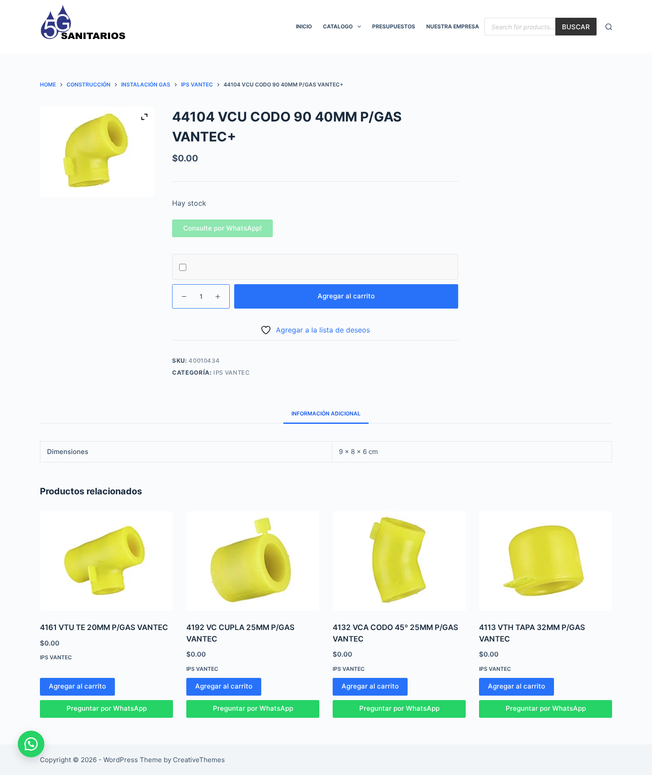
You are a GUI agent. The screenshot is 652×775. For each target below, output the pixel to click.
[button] (222, 228)
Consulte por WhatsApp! (222, 228)
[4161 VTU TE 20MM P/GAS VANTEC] (106, 561)
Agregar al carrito (346, 296)
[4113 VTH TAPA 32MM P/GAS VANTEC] (545, 561)
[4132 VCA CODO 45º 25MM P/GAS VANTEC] (399, 561)
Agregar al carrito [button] (77, 686)
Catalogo (338, 26)
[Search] (608, 26)
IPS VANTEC (231, 372)
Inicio (304, 26)
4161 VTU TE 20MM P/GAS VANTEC (104, 627)
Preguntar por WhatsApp (107, 708)
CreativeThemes (199, 759)
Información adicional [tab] (326, 413)
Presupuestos (393, 26)
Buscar (576, 27)
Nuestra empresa (452, 26)
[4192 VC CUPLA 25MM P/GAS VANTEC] (252, 561)
